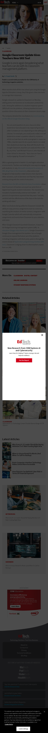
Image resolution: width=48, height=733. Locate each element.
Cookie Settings (23, 729)
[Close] (44, 711)
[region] (24, 720)
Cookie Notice (9, 724)
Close (42, 335)
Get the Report (24, 360)
